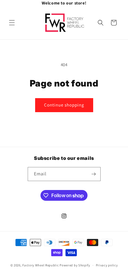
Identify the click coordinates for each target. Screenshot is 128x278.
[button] (11, 22)
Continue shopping (64, 105)
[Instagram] (82, 3)
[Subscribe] (93, 174)
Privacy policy (107, 265)
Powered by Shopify (75, 265)
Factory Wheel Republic (40, 265)
